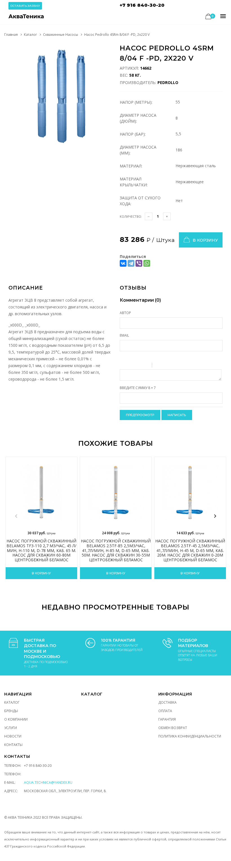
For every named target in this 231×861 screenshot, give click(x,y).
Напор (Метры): (136, 102)
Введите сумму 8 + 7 (138, 387)
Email (124, 335)
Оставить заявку (25, 6)
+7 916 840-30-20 (142, 5)
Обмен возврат (172, 727)
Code (166, 366)
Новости (12, 736)
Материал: (131, 166)
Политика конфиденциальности (189, 736)
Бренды (11, 710)
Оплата (165, 710)
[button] (106, 49)
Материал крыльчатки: (134, 181)
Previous (16, 516)
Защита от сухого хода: (140, 200)
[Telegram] (131, 263)
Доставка (167, 702)
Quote (158, 366)
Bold (123, 366)
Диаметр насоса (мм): (138, 150)
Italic (131, 366)
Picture (180, 366)
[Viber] (139, 263)
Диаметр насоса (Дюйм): (138, 118)
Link (173, 366)
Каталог (30, 34)
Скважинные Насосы (60, 34)
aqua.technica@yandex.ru (48, 782)
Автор (125, 312)
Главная (11, 34)
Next (215, 516)
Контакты (13, 744)
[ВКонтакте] (123, 263)
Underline (138, 366)
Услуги (10, 727)
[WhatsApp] (146, 263)
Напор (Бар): (133, 134)
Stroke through (145, 366)
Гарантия (167, 719)
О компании (16, 719)
